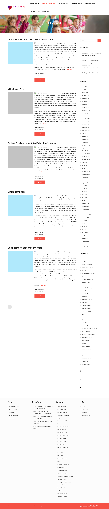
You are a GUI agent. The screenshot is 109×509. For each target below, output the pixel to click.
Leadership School (76, 3)
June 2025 (84, 116)
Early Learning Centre (87, 279)
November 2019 (86, 153)
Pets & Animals (86, 331)
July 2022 (84, 133)
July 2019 (84, 162)
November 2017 (86, 209)
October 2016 (85, 247)
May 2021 (84, 148)
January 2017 (85, 238)
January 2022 (85, 136)
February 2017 (85, 235)
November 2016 (86, 244)
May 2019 (84, 165)
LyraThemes (95, 506)
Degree (84, 270)
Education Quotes (86, 285)
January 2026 (85, 98)
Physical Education (87, 337)
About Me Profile (13, 406)
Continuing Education (87, 267)
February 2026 (85, 95)
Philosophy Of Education (88, 334)
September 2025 (86, 110)
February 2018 (85, 200)
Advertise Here (86, 364)
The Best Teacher (90, 3)
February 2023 (85, 124)
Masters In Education (87, 317)
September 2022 (86, 130)
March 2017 (85, 232)
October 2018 (85, 177)
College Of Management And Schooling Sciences (32, 143)
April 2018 (84, 194)
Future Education (63, 3)
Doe (83, 276)
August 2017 (85, 218)
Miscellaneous (85, 320)
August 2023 (85, 121)
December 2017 (86, 206)
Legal (83, 314)
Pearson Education (87, 325)
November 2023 (86, 119)
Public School (85, 340)
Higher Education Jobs (88, 308)
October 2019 (85, 156)
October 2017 (85, 212)
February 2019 (85, 168)
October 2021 (85, 142)
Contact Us (45, 11)
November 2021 (86, 139)
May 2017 (84, 226)
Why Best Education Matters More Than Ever (91, 69)
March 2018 (85, 197)
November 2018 (86, 174)
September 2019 (86, 159)
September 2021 (86, 145)
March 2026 (85, 92)
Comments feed (86, 412)
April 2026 (84, 89)
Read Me (40, 80)
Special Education (86, 346)
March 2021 (85, 151)
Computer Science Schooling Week (25, 247)
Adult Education (86, 259)
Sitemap (84, 355)
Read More (69, 69)
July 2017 (84, 220)
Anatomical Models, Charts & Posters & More (30, 39)
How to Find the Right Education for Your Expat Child (91, 64)
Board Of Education (87, 264)
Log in (83, 406)
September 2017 (86, 215)
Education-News (35, 11)
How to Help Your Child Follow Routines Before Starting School (90, 59)
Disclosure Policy (86, 358)
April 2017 (84, 229)
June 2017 (84, 223)
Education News (86, 282)
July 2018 (84, 185)
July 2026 (84, 87)
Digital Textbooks (16, 191)
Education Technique (48, 3)
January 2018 (85, 203)
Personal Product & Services (89, 328)
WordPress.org (86, 415)
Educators (84, 302)
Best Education (34, 3)
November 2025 (86, 104)
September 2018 (86, 180)
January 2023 (85, 127)
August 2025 (85, 113)
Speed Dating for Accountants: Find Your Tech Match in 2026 (91, 54)
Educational (40, 75)
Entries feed (85, 409)
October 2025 (85, 107)
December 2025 (86, 101)
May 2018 (84, 191)
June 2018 (84, 188)
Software (84, 343)
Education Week (86, 291)
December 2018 (86, 171)
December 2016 (86, 241)
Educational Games (87, 299)
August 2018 (85, 183)
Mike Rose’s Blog (16, 89)
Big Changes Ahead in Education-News (90, 74)
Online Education (86, 323)
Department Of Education (88, 273)
